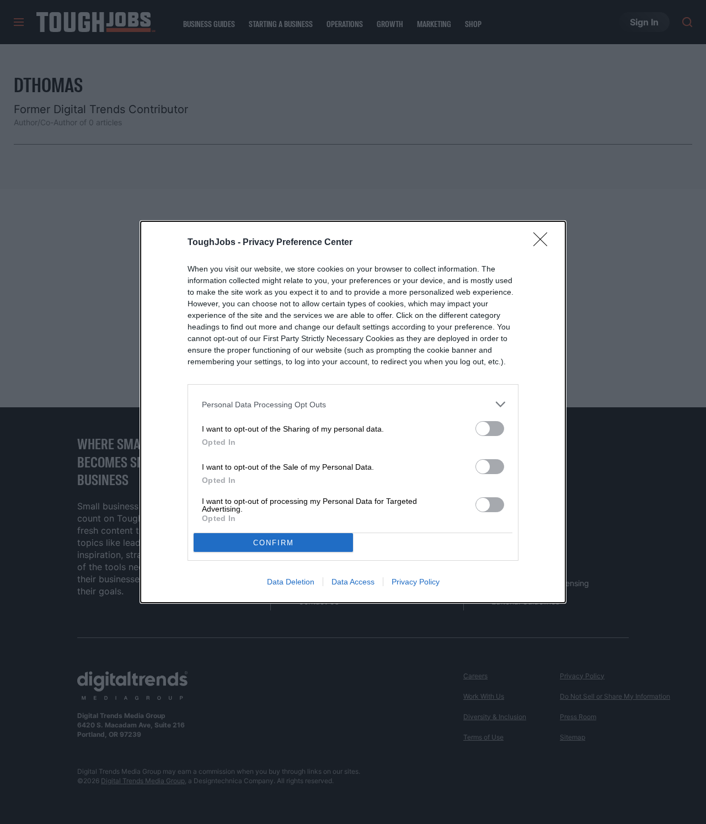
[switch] (489, 428)
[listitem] (353, 404)
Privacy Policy (416, 581)
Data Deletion (290, 581)
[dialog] (353, 412)
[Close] (543, 242)
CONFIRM (273, 543)
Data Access (353, 581)
